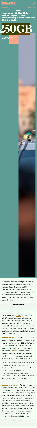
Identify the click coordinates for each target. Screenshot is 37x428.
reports (18, 315)
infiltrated (15, 351)
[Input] (9, 3)
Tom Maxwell (5, 7)
